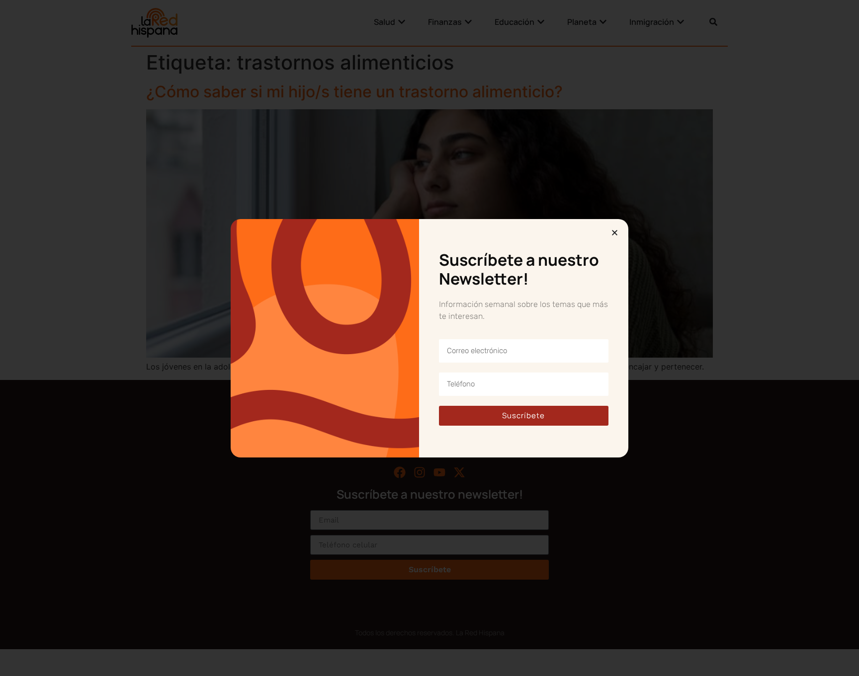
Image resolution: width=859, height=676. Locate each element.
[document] (429, 338)
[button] (614, 232)
